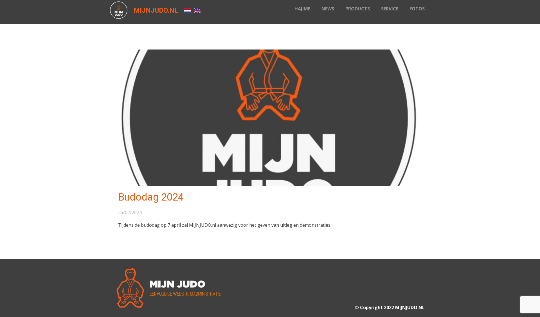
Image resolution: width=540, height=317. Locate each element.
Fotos (417, 9)
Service (389, 9)
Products (357, 9)
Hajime (302, 9)
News (327, 9)
